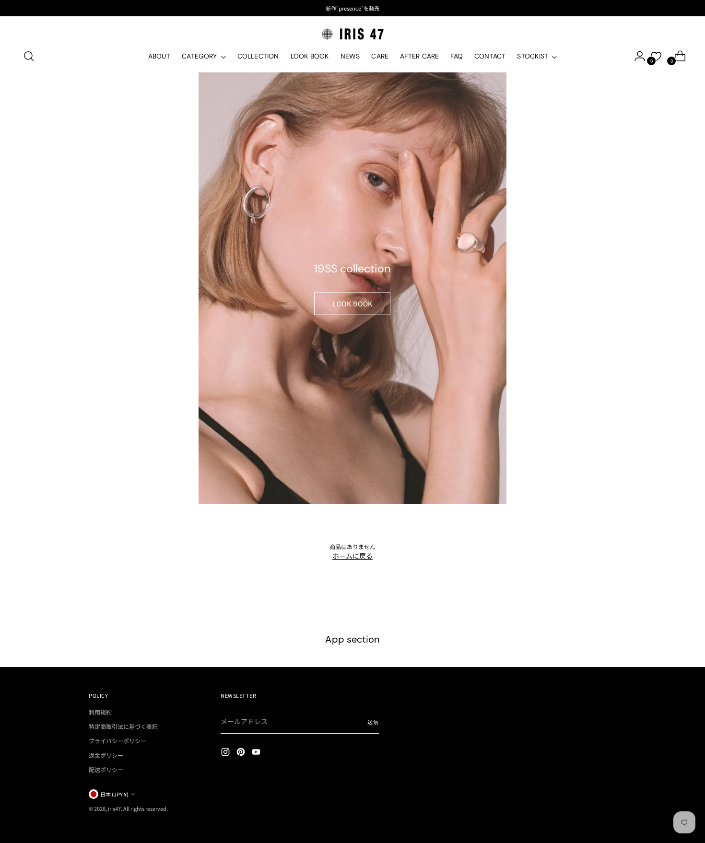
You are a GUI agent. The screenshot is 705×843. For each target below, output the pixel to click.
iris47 (114, 808)
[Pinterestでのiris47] (241, 753)
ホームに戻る (352, 556)
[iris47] (352, 34)
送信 (373, 722)
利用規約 (100, 712)
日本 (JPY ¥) (114, 794)
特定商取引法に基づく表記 (123, 726)
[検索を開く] (28, 56)
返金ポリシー (106, 755)
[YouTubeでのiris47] (257, 753)
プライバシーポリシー (117, 741)
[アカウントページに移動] (636, 56)
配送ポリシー (106, 769)
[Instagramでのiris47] (226, 753)
